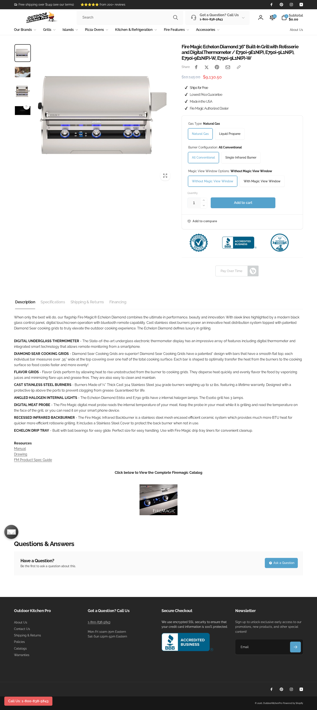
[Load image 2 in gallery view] (22, 72)
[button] (292, 17)
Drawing (20, 454)
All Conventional (203, 157)
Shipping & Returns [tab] (87, 302)
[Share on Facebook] (196, 67)
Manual (20, 449)
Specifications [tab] (53, 302)
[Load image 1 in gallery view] (22, 53)
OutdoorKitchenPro (272, 703)
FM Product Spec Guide (33, 460)
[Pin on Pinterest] (217, 67)
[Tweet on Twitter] (206, 67)
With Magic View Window (262, 181)
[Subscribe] (295, 647)
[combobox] (130, 17)
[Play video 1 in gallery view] (22, 110)
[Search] (175, 17)
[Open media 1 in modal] (103, 113)
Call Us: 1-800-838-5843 (28, 701)
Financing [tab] (117, 302)
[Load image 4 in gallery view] (22, 91)
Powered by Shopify (293, 703)
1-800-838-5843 (99, 622)
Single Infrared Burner (240, 157)
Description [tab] (25, 302)
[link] (44, 4)
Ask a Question (283, 563)
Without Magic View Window (212, 181)
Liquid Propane (229, 133)
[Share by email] (228, 67)
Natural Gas (200, 133)
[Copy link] (239, 67)
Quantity (192, 193)
